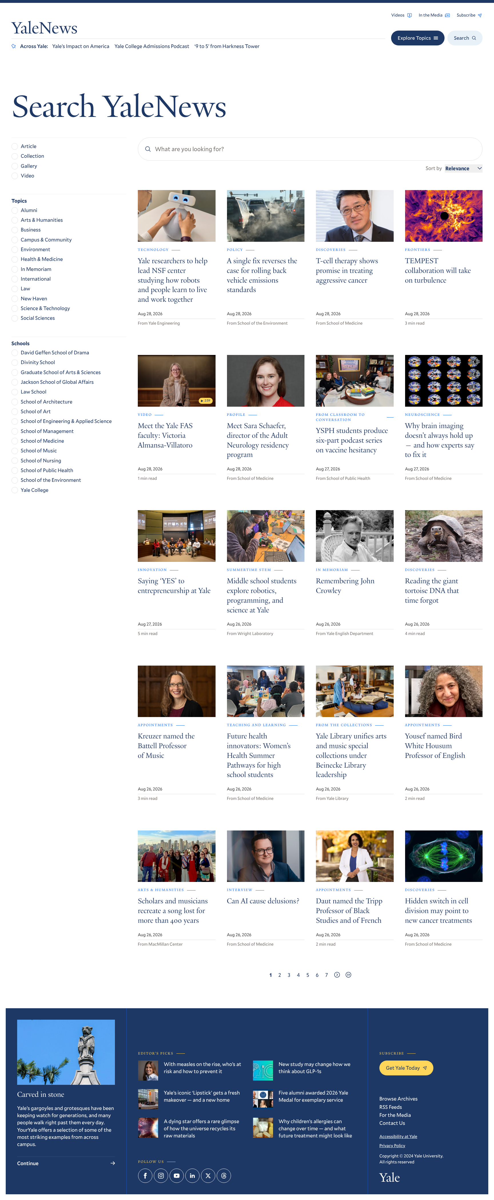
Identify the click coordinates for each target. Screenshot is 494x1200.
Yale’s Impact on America (80, 46)
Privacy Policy (392, 1146)
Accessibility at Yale (398, 1136)
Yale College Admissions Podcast (151, 46)
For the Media (395, 1114)
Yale (389, 1178)
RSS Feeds (390, 1106)
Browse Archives (398, 1098)
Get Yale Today (403, 1067)
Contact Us (392, 1122)
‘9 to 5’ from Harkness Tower (226, 46)
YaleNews (44, 29)
